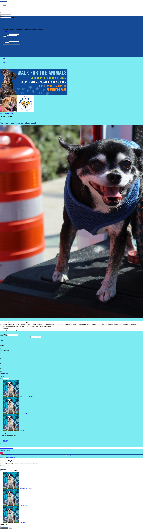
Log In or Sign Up (3, 1)
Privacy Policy (3, 457)
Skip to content (3, 0)
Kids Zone (5, 67)
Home (4, 3)
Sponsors (4, 63)
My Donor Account (10, 32)
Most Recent (5, 440)
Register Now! (5, 54)
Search (12, 14)
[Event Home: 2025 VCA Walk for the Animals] (25, 111)
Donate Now (3, 373)
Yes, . (2, 469)
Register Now (8, 454)
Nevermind (2, 465)
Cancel (5, 469)
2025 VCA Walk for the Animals (6, 113)
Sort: (1, 378)
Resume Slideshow (4, 320)
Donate (4, 59)
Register (4, 61)
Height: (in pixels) (3, 335)
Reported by (2, 526)
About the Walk (6, 62)
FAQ (3, 66)
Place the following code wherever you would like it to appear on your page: (15, 338)
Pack (4, 64)
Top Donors (5, 441)
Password (5, 35)
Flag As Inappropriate (11, 457)
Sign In (10, 42)
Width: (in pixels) (3, 334)
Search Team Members (15, 470)
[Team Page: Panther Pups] (8, 111)
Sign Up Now (5, 31)
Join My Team (8, 373)
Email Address (5, 34)
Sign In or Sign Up (6, 25)
